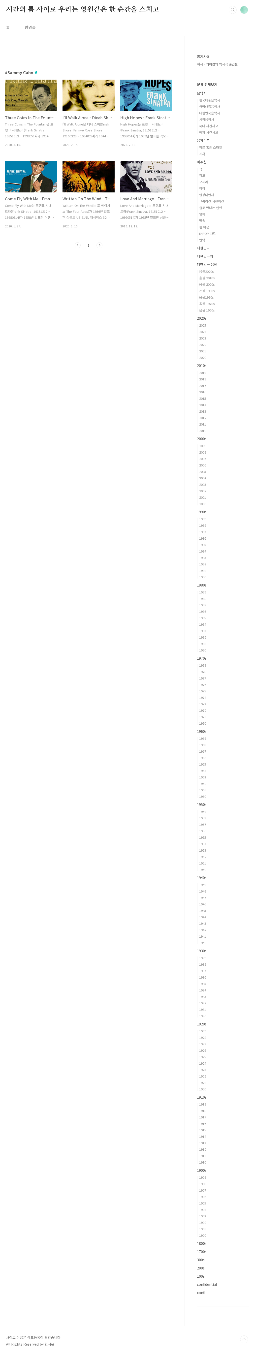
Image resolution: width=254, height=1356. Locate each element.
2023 (202, 338)
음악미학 (203, 140)
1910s (202, 1097)
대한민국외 (205, 256)
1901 (202, 1229)
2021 (202, 351)
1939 (202, 957)
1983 (202, 630)
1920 (202, 1089)
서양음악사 (206, 119)
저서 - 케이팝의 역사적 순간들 (217, 64)
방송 (202, 220)
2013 (202, 411)
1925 (202, 1056)
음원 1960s (207, 310)
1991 (202, 570)
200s (201, 1267)
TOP (244, 1339)
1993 (202, 557)
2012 (202, 417)
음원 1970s (207, 303)
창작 (202, 188)
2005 (202, 471)
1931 (202, 1009)
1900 (202, 1235)
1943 (202, 923)
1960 (202, 796)
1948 (202, 891)
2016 (202, 392)
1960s (202, 731)
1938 (202, 964)
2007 (202, 458)
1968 (202, 744)
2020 (202, 357)
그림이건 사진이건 (211, 201)
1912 (202, 1149)
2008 (202, 452)
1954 (202, 843)
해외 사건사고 (208, 132)
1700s (202, 1251)
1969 (202, 738)
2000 (202, 503)
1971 (202, 716)
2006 (202, 465)
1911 (202, 1155)
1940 (202, 942)
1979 (202, 665)
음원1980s (206, 297)
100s (201, 1276)
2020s (202, 318)
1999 (202, 519)
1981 (202, 643)
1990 (202, 577)
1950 (202, 869)
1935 (202, 983)
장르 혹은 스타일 (210, 147)
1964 (202, 770)
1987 (202, 605)
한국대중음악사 (209, 100)
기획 (202, 154)
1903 (202, 1216)
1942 (202, 929)
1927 (202, 1044)
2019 (202, 372)
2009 (202, 445)
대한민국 (203, 248)
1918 (202, 1110)
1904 (202, 1209)
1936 (202, 977)
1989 (202, 592)
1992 (202, 564)
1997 (202, 531)
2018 (202, 379)
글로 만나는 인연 (210, 207)
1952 (202, 856)
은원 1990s (207, 290)
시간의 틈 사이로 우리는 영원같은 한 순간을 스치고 (82, 9)
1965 (202, 764)
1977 (202, 678)
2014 (202, 404)
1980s (202, 585)
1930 (202, 1016)
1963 (202, 777)
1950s (202, 804)
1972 (202, 710)
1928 (202, 1037)
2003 (202, 484)
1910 (202, 1162)
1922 (202, 1076)
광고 (202, 175)
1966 (202, 757)
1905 (202, 1203)
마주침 (202, 161)
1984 (202, 624)
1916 (202, 1123)
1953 (202, 850)
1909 (202, 1177)
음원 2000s (207, 284)
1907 (202, 1190)
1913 (202, 1142)
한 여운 (204, 227)
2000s (202, 438)
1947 (202, 897)
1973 (202, 704)
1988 (202, 598)
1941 (202, 936)
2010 (202, 430)
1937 (202, 970)
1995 (202, 544)
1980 (202, 650)
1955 (202, 837)
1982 (202, 637)
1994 (202, 551)
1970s (202, 658)
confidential (207, 1284)
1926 (202, 1050)
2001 (202, 497)
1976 (202, 684)
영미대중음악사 (209, 106)
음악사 (202, 93)
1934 (202, 990)
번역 (202, 240)
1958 (202, 818)
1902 (202, 1222)
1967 (202, 751)
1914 (202, 1136)
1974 (202, 697)
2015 (202, 398)
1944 (202, 917)
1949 (202, 884)
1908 (202, 1183)
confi (201, 1292)
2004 (202, 478)
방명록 (30, 27)
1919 (202, 1104)
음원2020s (206, 271)
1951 (202, 863)
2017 (202, 385)
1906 (202, 1196)
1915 (202, 1130)
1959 (202, 811)
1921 (202, 1082)
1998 (202, 525)
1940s (202, 877)
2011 (202, 424)
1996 (202, 538)
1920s (202, 1023)
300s (201, 1259)
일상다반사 (206, 194)
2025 (202, 325)
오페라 (203, 182)
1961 (202, 790)
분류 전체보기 (207, 84)
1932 (202, 1003)
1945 (202, 910)
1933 (202, 996)
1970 (202, 723)
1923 (202, 1069)
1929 (202, 1031)
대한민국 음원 (207, 264)
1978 (202, 671)
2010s (202, 365)
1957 (202, 824)
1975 (202, 691)
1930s (202, 950)
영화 (202, 214)
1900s (202, 1170)
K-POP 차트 (207, 233)
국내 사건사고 (208, 125)
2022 (202, 344)
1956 (202, 831)
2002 (202, 491)
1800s (202, 1243)
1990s (202, 511)
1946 (202, 904)
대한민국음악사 (209, 113)
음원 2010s (207, 278)
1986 (202, 611)
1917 (202, 1117)
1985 (202, 618)
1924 (202, 1063)
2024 (202, 331)
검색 (232, 10)
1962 (202, 783)
